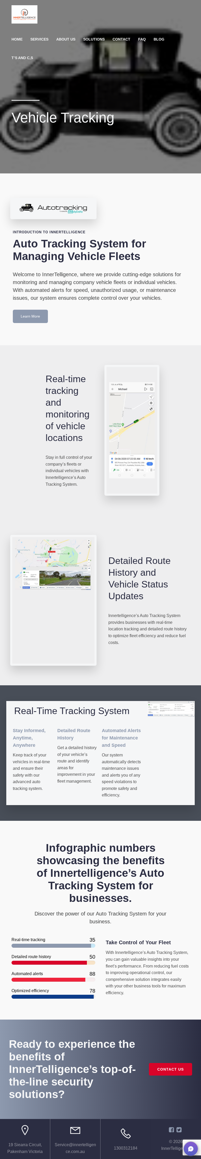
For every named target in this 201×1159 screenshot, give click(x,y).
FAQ (142, 39)
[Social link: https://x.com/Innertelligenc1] (179, 1130)
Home (17, 39)
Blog (159, 39)
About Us (65, 39)
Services (39, 39)
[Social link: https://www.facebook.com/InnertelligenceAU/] (172, 1130)
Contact (121, 39)
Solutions (94, 39)
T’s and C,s (22, 58)
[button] (190, 1148)
